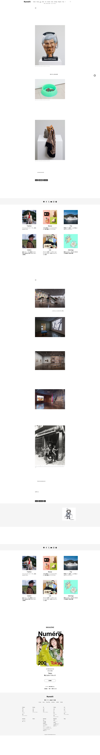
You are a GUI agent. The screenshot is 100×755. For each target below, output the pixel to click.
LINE (43, 203)
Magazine (59, 1)
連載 (49, 3)
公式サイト (37, 499)
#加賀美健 (41, 180)
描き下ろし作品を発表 (54, 74)
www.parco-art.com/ (40, 172)
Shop (63, 1)
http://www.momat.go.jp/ (41, 489)
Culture (43, 1)
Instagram (54, 203)
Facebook (46, 203)
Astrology (55, 1)
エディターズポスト (53, 3)
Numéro (27, 1)
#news (36, 180)
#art (45, 509)
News (45, 3)
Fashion (34, 1)
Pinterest (56, 203)
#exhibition (46, 180)
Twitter (48, 203)
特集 (47, 3)
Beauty (38, 1)
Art (40, 1)
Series (52, 1)
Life (45, 1)
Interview (48, 1)
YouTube (51, 203)
